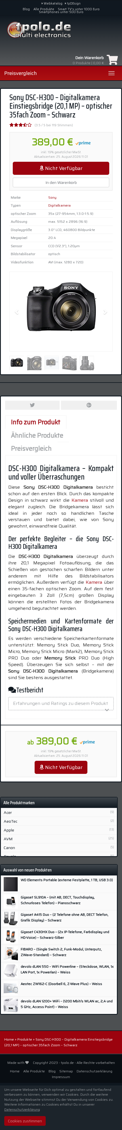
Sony (52, 197)
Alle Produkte (43, 9)
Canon (9, 848)
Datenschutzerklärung (94, 1071)
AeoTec (10, 821)
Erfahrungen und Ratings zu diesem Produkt (60, 703)
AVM (8, 839)
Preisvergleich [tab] (31, 448)
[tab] (61, 704)
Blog (26, 9)
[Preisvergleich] (61, 29)
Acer (8, 812)
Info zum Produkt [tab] (35, 422)
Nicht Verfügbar (63, 168)
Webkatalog (52, 3)
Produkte (24, 1039)
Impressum (61, 1076)
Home (9, 1039)
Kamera (79, 500)
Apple (9, 830)
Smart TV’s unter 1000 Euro (79, 9)
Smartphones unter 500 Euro (61, 12)
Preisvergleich (20, 73)
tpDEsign (73, 3)
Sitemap (66, 1071)
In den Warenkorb (61, 182)
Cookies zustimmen (25, 1121)
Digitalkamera (59, 205)
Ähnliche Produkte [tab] (37, 435)
